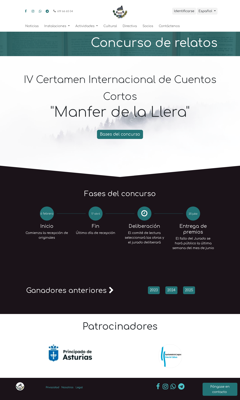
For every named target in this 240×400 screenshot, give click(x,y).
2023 (154, 290)
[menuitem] (31, 26)
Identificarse (184, 11)
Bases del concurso (120, 134)
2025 (189, 290)
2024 (171, 290)
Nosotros (67, 387)
